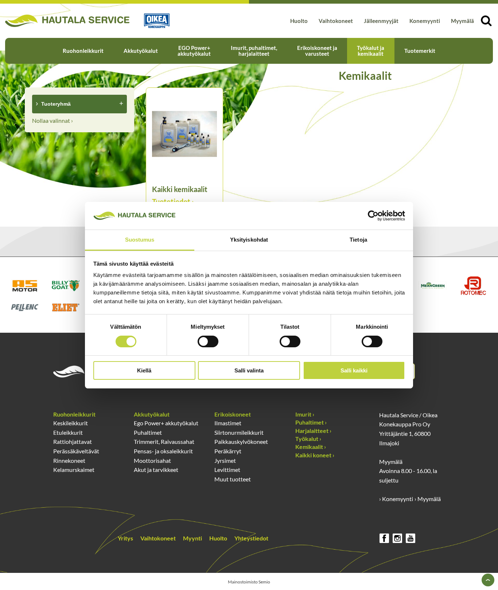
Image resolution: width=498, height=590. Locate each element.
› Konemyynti (396, 498)
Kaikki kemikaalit (179, 189)
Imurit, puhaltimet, (254, 50)
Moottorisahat (152, 460)
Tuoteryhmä (56, 104)
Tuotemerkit (419, 50)
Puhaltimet (148, 432)
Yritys (125, 538)
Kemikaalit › (310, 446)
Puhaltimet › (311, 422)
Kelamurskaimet (73, 469)
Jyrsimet (225, 460)
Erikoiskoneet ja (317, 50)
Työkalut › (308, 438)
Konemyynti (424, 20)
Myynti (192, 538)
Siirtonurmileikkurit (239, 432)
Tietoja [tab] (358, 240)
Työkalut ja (370, 50)
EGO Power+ (194, 50)
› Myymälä (428, 498)
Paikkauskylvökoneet (241, 441)
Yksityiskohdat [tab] (249, 240)
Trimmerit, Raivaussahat (164, 441)
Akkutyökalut (141, 50)
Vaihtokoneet (336, 20)
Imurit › (304, 414)
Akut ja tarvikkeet (156, 469)
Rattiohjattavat (72, 441)
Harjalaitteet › (313, 430)
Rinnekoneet (69, 460)
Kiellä (144, 370)
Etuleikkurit (68, 432)
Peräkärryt (227, 451)
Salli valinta (249, 370)
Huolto (299, 20)
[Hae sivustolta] (486, 21)
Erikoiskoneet (232, 414)
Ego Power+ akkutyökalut (166, 422)
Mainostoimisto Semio (249, 582)
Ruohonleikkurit (83, 50)
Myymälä (462, 20)
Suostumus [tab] (140, 240)
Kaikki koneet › (314, 455)
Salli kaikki (354, 370)
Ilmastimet (227, 422)
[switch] (208, 341)
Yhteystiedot (251, 538)
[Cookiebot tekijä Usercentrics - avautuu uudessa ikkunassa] (373, 215)
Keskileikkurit (70, 422)
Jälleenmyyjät (381, 20)
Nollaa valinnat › (52, 120)
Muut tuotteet (232, 479)
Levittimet (227, 469)
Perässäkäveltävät (76, 451)
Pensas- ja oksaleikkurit (163, 451)
